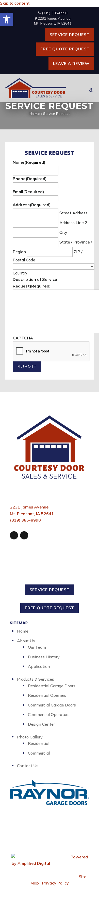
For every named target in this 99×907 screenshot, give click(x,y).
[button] (6, 19)
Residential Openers (47, 695)
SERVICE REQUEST (70, 34)
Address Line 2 (73, 222)
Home (34, 113)
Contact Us (27, 765)
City (63, 232)
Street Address (73, 212)
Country (20, 272)
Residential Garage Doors (51, 685)
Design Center (41, 724)
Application (39, 666)
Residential (38, 743)
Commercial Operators (49, 714)
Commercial (39, 753)
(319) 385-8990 (54, 13)
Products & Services (35, 679)
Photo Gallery (30, 736)
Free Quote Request (65, 48)
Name (29, 162)
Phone (30, 178)
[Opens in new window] (14, 535)
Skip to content (15, 3)
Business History (44, 656)
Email (28, 191)
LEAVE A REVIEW (71, 63)
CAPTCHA (23, 337)
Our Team (37, 647)
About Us (26, 640)
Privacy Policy (55, 883)
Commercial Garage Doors (52, 704)
